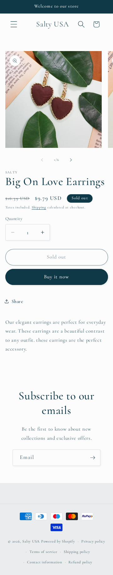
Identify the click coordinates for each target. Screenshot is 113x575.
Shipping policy (77, 551)
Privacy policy (93, 541)
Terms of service (43, 551)
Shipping (39, 207)
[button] (13, 24)
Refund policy (80, 562)
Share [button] (17, 301)
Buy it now (56, 277)
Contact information (44, 562)
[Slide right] (71, 160)
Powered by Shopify (58, 541)
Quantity (14, 218)
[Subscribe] (92, 458)
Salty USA (31, 541)
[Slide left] (42, 160)
